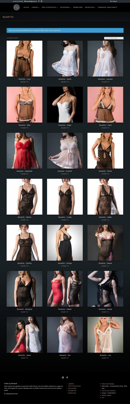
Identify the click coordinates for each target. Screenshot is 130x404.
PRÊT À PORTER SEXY (74, 386)
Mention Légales (106, 395)
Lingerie (35, 7)
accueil (26, 7)
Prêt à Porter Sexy (49, 7)
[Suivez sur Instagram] (63, 377)
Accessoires (64, 7)
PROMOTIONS (78, 7)
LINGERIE (71, 384)
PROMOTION (72, 393)
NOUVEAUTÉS (72, 391)
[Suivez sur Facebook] (67, 377)
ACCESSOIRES (72, 388)
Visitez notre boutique (108, 384)
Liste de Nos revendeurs (109, 391)
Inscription (89, 7)
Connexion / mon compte (107, 7)
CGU (103, 397)
